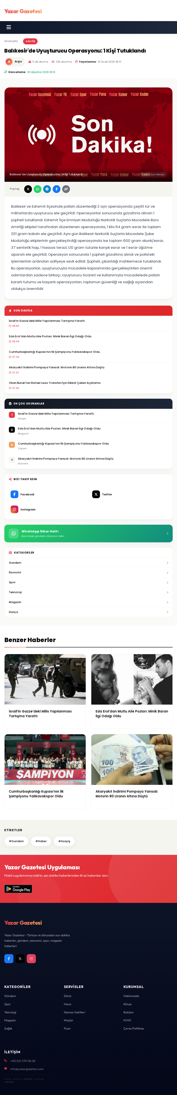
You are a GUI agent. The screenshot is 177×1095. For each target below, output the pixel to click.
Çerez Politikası (133, 1028)
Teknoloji (15, 592)
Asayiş (30, 41)
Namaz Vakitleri (74, 1012)
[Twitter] (20, 958)
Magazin (15, 602)
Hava (67, 1004)
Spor (12, 582)
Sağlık (8, 1028)
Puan (67, 1028)
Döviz (67, 996)
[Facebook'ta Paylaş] (56, 189)
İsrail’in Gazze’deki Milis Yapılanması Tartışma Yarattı (47, 321)
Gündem (10, 996)
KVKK (127, 1020)
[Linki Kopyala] (66, 189)
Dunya (13, 612)
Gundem (15, 563)
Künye (127, 1004)
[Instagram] (31, 958)
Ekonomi (15, 572)
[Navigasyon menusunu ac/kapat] (8, 27)
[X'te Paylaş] (28, 189)
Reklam (128, 1012)
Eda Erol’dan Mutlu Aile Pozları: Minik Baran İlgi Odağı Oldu (50, 336)
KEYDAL (28, 1079)
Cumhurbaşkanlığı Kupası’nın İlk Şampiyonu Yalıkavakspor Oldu (54, 352)
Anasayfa (11, 41)
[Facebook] (8, 958)
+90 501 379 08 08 (22, 1061)
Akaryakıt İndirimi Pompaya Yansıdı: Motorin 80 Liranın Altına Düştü (56, 367)
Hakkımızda (131, 996)
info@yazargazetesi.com (27, 1069)
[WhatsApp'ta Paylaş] (37, 189)
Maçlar (68, 1020)
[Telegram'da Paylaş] (47, 189)
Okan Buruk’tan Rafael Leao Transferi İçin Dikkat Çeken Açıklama (54, 383)
